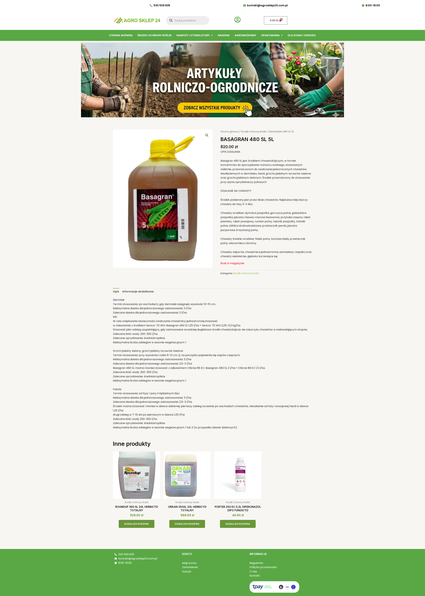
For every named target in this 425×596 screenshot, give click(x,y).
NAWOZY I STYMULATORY (193, 35)
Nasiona (224, 35)
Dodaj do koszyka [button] (136, 524)
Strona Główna (120, 35)
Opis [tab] (116, 291)
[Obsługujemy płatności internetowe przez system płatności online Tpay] (274, 587)
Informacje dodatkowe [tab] (138, 291)
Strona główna (229, 131)
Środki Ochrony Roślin (154, 35)
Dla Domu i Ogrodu (302, 35)
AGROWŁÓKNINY (245, 35)
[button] (194, 35)
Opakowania (270, 35)
